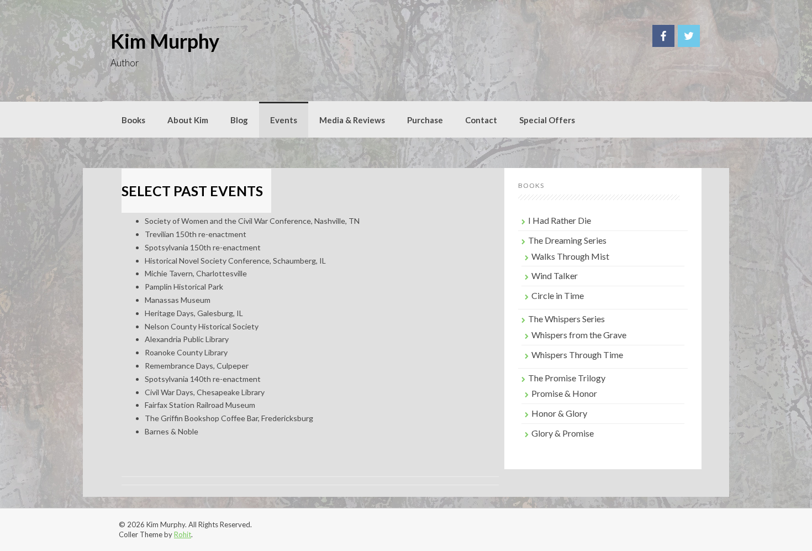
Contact (481, 120)
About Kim (187, 120)
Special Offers (547, 120)
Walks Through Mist (570, 256)
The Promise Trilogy (566, 377)
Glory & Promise (562, 433)
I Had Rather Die (559, 220)
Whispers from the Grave (578, 334)
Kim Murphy (164, 41)
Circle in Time (557, 295)
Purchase (425, 120)
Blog (239, 120)
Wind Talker (554, 275)
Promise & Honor (564, 393)
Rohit (182, 534)
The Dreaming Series (567, 240)
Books (133, 120)
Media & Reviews (352, 120)
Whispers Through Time (577, 354)
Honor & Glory (559, 413)
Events (283, 120)
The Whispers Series (566, 318)
